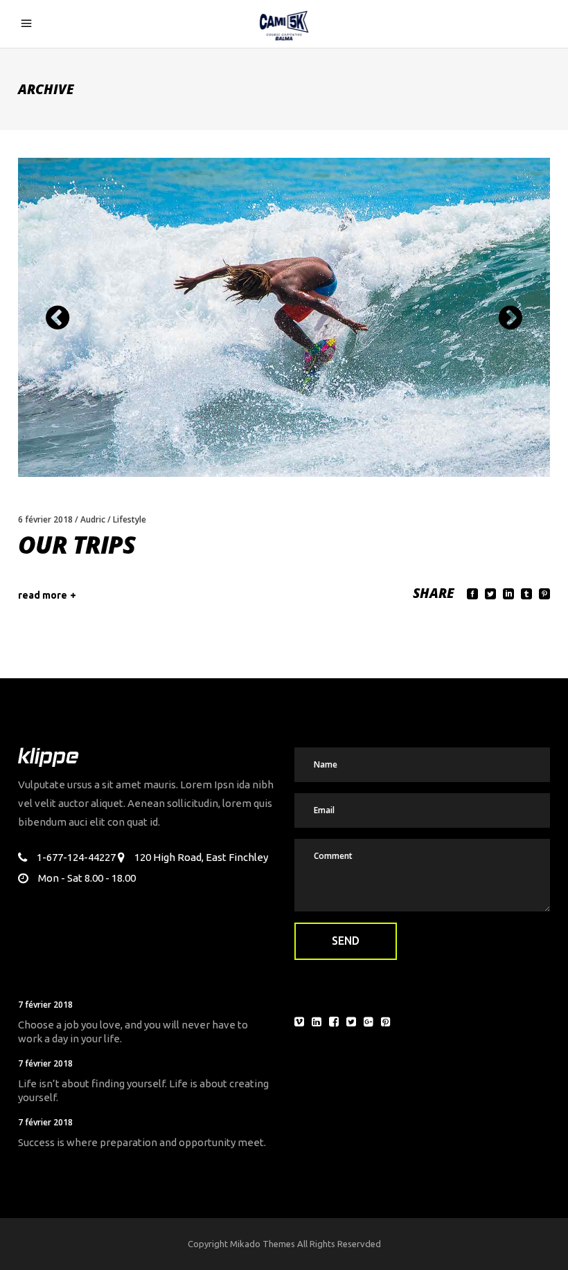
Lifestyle (129, 519)
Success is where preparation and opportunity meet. (142, 1142)
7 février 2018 (45, 1004)
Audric (92, 519)
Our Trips (76, 544)
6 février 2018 (45, 519)
